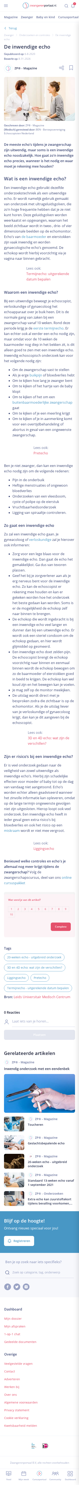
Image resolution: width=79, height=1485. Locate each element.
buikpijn (35, 375)
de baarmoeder (33, 236)
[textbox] (39, 909)
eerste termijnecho (48, 328)
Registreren (21, 1241)
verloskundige (40, 539)
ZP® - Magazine (34, 125)
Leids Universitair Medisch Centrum (42, 997)
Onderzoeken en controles (34, 35)
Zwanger (9, 35)
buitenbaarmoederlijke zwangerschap (42, 402)
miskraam (12, 830)
